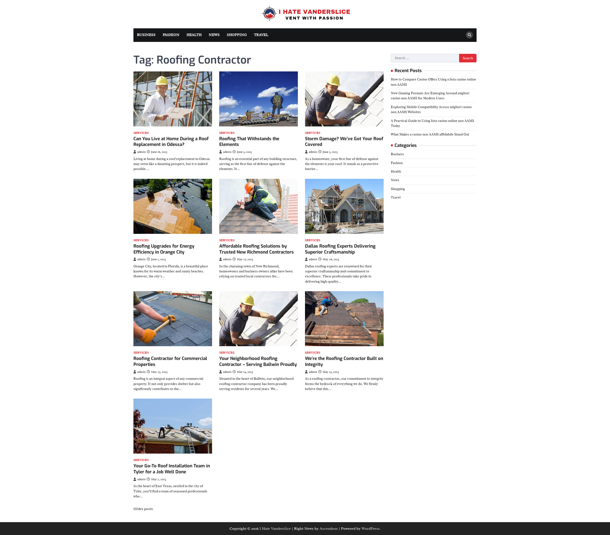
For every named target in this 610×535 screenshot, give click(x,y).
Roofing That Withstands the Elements (249, 142)
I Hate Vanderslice (275, 528)
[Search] (469, 35)
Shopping (237, 35)
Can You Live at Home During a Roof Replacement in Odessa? (170, 142)
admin (141, 152)
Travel (261, 35)
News (214, 35)
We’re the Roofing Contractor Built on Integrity (344, 361)
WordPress (370, 528)
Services (141, 133)
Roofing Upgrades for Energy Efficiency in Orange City (163, 249)
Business (146, 35)
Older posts (143, 508)
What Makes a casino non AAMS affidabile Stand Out (430, 134)
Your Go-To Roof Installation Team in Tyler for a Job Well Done (171, 469)
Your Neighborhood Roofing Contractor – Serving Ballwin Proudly (258, 361)
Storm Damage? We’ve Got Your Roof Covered (344, 142)
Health (194, 35)
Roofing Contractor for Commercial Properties (170, 361)
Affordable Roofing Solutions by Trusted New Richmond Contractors (256, 249)
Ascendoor (329, 528)
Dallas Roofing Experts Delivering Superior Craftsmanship (340, 249)
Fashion (171, 35)
